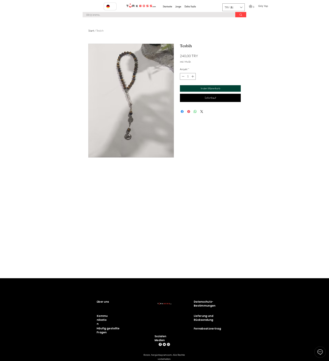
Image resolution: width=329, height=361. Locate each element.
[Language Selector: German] (110, 6)
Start (91, 30)
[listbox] (233, 7)
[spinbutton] (188, 76)
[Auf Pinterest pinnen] (189, 111)
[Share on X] (202, 111)
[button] (233, 7)
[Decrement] (182, 76)
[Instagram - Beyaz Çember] (168, 344)
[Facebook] (160, 344)
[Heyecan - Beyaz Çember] (164, 344)
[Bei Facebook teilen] (182, 111)
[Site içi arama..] (240, 14)
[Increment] (193, 76)
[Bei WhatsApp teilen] (195, 111)
